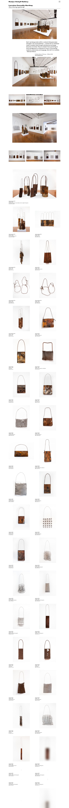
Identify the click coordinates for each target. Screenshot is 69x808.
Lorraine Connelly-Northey (21, 5)
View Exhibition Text (39, 55)
